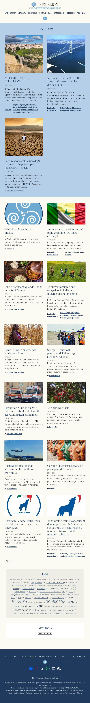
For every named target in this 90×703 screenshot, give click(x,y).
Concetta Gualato (19, 107)
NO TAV (72, 602)
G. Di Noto (16, 110)
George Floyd (17, 595)
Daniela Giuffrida (51, 678)
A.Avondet (63, 554)
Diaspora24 (76, 108)
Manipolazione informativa (70, 556)
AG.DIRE (26, 579)
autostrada (17, 582)
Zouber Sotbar (70, 613)
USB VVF (43, 613)
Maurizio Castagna (59, 598)
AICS (67, 252)
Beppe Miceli (38, 582)
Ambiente (58, 579)
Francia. (72, 592)
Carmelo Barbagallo (57, 582)
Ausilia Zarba (31, 105)
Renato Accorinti (25, 609)
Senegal (68, 255)
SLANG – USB (63, 610)
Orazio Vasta (34, 606)
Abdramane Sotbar (16, 579)
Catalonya (72, 582)
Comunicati (17, 434)
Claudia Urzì (39, 586)
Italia (82, 252)
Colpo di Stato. (59, 585)
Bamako (26, 582)
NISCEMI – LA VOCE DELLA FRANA (17, 79)
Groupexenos (64, 111)
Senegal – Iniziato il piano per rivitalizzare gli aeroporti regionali (61, 353)
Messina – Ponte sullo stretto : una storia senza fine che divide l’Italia (63, 81)
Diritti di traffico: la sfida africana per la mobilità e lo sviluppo (19, 469)
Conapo (17, 589)
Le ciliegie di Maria (58, 407)
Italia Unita (79, 554)
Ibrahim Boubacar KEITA (58, 595)
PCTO (63, 606)
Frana (28, 107)
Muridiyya (63, 318)
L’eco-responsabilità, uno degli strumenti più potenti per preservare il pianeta (22, 164)
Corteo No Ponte (66, 108)
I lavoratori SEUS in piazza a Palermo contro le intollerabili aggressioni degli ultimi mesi (21, 411)
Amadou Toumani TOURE (44, 579)
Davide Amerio (21, 592)
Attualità (8, 110)
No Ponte (80, 111)
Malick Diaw (29, 598)
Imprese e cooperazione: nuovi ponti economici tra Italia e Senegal (65, 232)
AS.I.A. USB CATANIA (71, 580)
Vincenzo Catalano (57, 613)
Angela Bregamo (19, 105)
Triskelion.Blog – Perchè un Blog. (18, 230)
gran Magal (64, 315)
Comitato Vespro (71, 585)
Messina (73, 111)
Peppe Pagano (72, 606)
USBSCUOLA (32, 613)
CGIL (30, 585)
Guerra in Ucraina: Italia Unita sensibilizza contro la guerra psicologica (22, 524)
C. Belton (71, 554)
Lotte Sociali (51, 111)
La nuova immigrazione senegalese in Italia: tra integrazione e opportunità (62, 290)
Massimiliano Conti (20, 112)
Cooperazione (74, 252)
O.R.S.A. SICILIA (18, 606)
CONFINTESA (42, 589)
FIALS (65, 592)
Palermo (56, 606)
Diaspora (67, 313)
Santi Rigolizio (42, 610)
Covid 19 (70, 588)
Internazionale (19, 191)
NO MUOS (56, 602)
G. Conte (34, 107)
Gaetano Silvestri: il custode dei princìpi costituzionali (65, 467)
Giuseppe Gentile (31, 595)
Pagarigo (47, 606)
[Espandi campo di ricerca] (45, 18)
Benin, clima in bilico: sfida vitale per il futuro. (20, 351)
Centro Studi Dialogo (19, 585)
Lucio (76, 595)
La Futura (34, 110)
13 (12, 561)
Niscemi (31, 112)
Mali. (21, 598)
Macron (14, 598)
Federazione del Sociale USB (50, 592)
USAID (82, 556)
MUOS (19, 602)
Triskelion (47, 4)
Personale (10, 249)
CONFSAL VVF (56, 588)
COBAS (50, 585)
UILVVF (72, 610)
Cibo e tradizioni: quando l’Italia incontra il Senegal (23, 288)
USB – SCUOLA (19, 613)
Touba (77, 318)
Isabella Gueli (26, 110)
